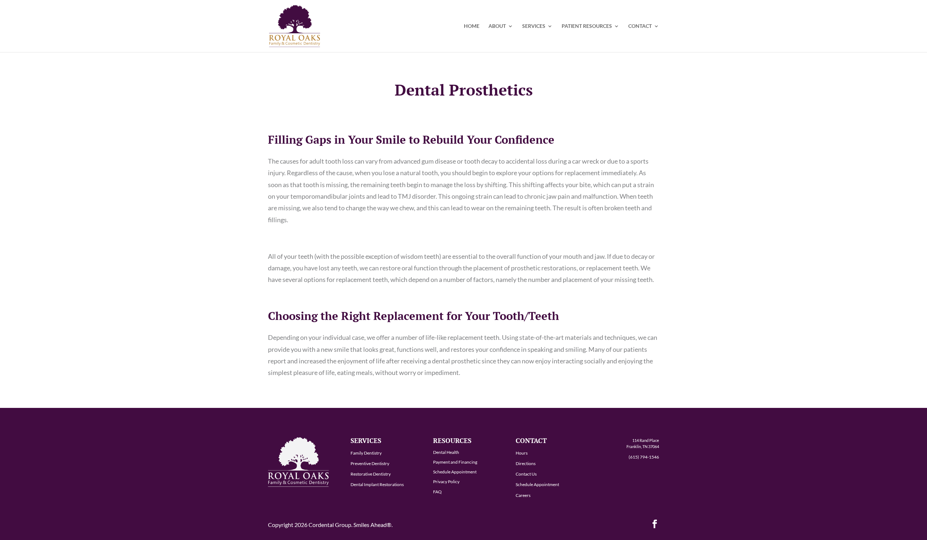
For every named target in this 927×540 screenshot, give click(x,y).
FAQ (437, 491)
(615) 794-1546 (644, 457)
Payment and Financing (455, 462)
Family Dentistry (366, 453)
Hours (522, 453)
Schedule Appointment (455, 471)
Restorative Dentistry (371, 474)
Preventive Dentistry (370, 463)
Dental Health (446, 452)
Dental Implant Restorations (377, 484)
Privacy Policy (446, 481)
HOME (471, 26)
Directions (526, 463)
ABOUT (497, 26)
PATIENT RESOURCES (587, 26)
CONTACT (640, 26)
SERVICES (533, 26)
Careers (523, 495)
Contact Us (526, 474)
